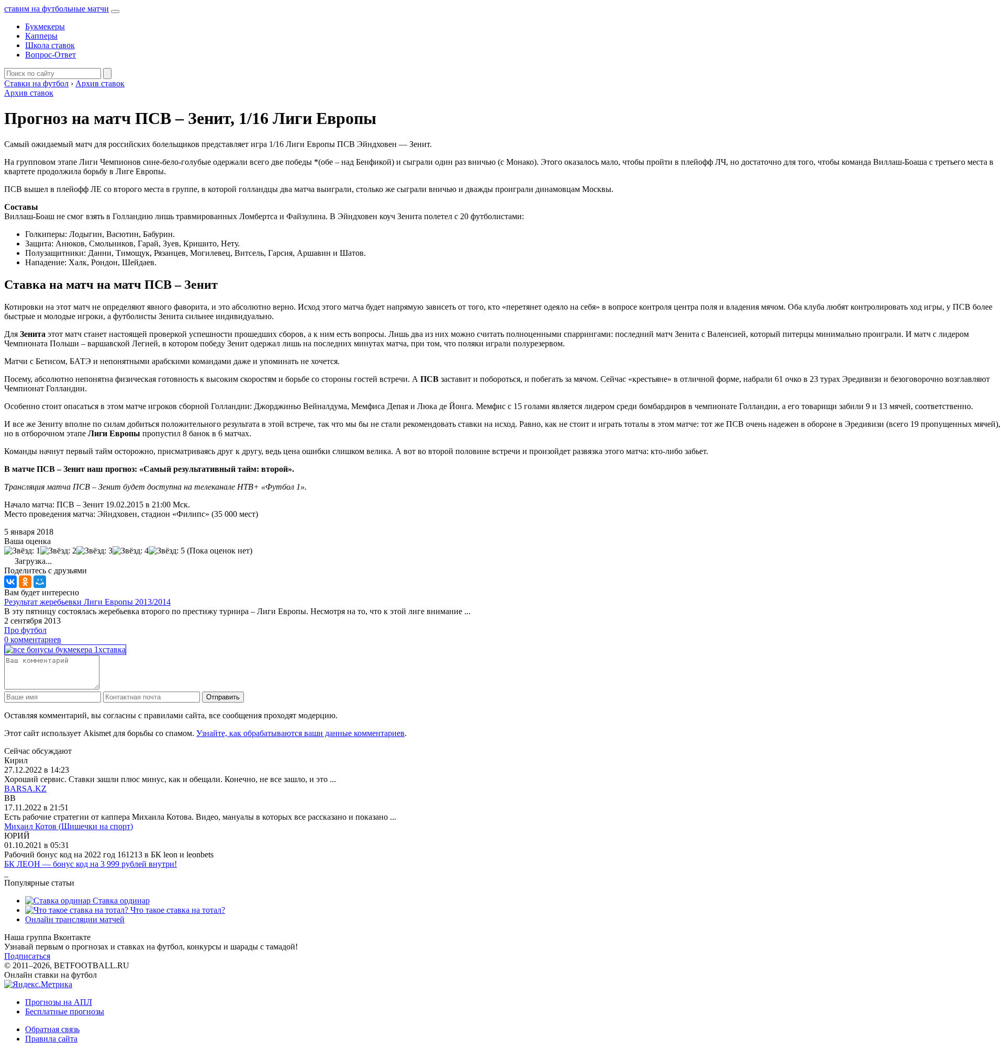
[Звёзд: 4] (131, 551)
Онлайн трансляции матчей (75, 919)
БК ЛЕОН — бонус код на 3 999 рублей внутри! (90, 863)
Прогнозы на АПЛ (58, 1002)
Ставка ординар (120, 900)
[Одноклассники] (25, 581)
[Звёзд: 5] (167, 551)
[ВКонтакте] (10, 581)
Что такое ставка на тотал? (176, 910)
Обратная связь (52, 1029)
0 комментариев (32, 639)
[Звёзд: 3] (94, 551)
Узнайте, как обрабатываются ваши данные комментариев (300, 733)
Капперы (41, 35)
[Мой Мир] (40, 581)
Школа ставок (50, 45)
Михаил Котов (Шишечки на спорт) (68, 826)
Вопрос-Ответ (50, 54)
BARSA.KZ (25, 788)
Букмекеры (45, 26)
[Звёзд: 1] (22, 551)
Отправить (223, 697)
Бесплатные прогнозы (64, 1011)
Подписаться (27, 956)
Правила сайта (51, 1038)
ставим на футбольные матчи (56, 8)
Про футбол (25, 630)
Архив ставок (28, 92)
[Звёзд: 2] (58, 551)
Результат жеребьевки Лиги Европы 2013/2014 (87, 601)
